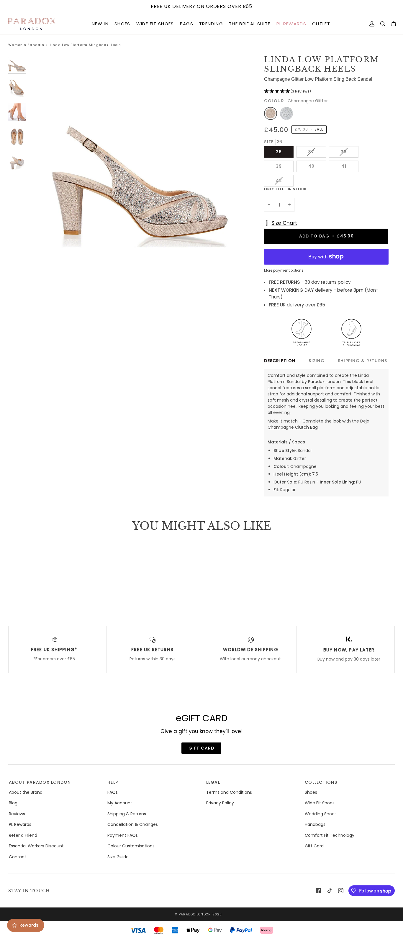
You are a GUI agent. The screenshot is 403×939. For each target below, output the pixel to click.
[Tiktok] (329, 890)
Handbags (315, 824)
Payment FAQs (122, 835)
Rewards (28, 925)
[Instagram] (340, 890)
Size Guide (118, 857)
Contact (17, 857)
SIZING (317, 361)
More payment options (284, 270)
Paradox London (195, 914)
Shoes (311, 792)
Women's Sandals (26, 44)
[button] (100, 24)
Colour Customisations (131, 846)
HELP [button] (112, 782)
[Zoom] (41, 263)
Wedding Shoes (321, 814)
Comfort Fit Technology (329, 835)
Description (279, 361)
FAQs (112, 792)
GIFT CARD (201, 748)
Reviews (17, 814)
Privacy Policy (220, 803)
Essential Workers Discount (36, 846)
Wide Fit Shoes (320, 803)
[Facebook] (318, 890)
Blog (13, 803)
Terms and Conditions (229, 792)
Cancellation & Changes (132, 824)
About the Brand (25, 792)
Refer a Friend (23, 835)
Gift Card (314, 846)
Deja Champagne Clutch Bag (318, 424)
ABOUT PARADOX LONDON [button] (40, 782)
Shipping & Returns (362, 361)
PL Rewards (20, 824)
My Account (119, 803)
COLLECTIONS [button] (321, 782)
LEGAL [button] (213, 782)
